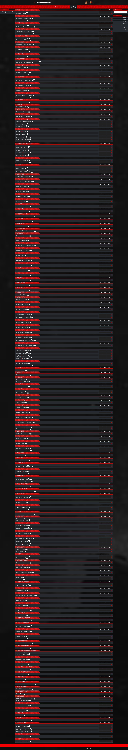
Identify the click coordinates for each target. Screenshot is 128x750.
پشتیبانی (50, 6)
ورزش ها (115, 15)
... (100, 12)
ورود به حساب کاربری (46, 2)
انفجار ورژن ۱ (62, 6)
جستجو (115, 9)
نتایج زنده (67, 6)
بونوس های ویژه (88, 748)
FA (35, 2)
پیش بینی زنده (73, 7)
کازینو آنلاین (56, 6)
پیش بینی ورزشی (80, 6)
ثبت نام (39, 2)
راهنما (46, 6)
